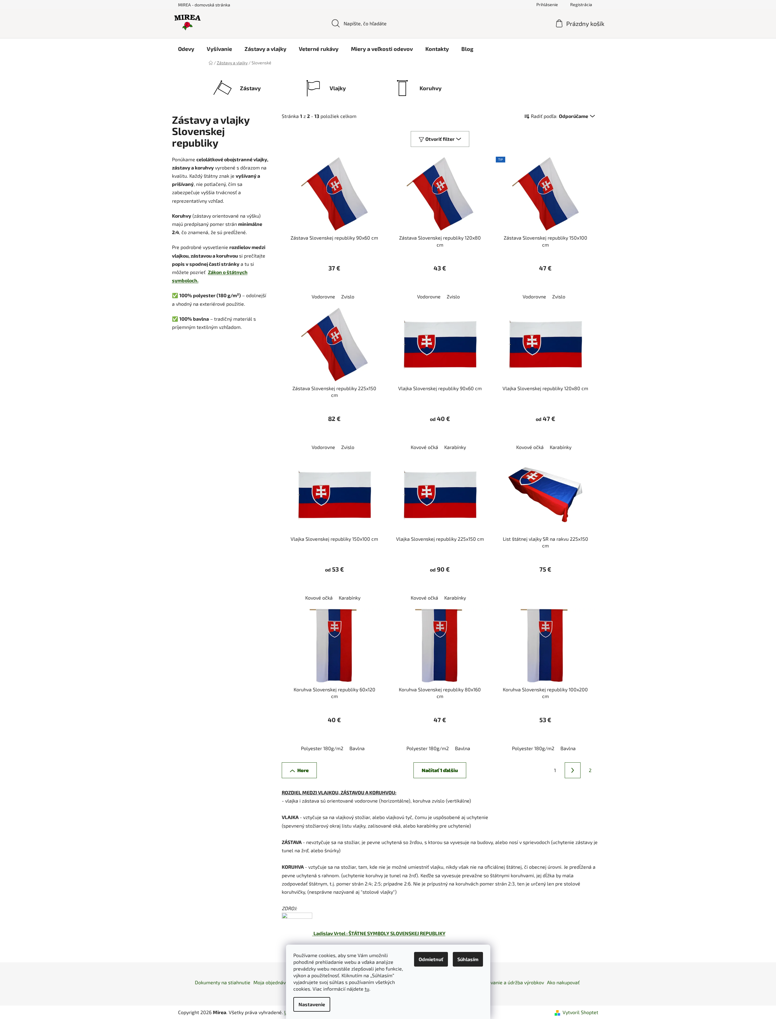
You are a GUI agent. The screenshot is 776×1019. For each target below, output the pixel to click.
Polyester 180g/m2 (322, 748)
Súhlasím (467, 959)
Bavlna (357, 748)
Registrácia (581, 4)
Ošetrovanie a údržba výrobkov (510, 982)
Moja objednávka (272, 982)
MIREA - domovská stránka (204, 4)
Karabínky (455, 447)
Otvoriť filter (440, 139)
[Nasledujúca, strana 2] (573, 770)
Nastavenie (312, 1004)
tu (367, 989)
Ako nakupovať (563, 982)
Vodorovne (323, 296)
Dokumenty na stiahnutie (222, 982)
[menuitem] (186, 48)
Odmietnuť (431, 959)
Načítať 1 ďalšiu (440, 770)
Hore (303, 770)
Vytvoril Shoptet (580, 1012)
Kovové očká (424, 447)
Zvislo (347, 296)
